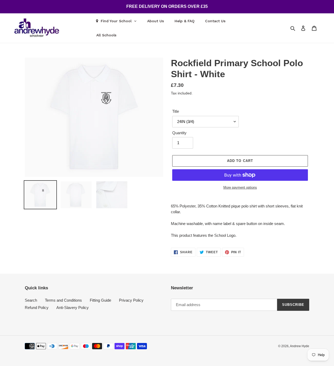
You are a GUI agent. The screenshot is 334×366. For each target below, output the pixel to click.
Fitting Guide (100, 300)
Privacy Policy (131, 300)
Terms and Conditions (63, 300)
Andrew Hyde (299, 346)
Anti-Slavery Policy (72, 307)
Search (31, 300)
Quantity (179, 133)
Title (175, 111)
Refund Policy (37, 307)
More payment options (240, 187)
